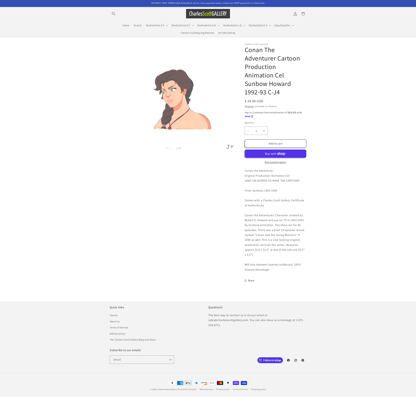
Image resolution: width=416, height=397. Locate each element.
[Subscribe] (170, 360)
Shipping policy (258, 389)
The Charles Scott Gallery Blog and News (133, 339)
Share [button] (251, 280)
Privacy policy (222, 389)
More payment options (275, 162)
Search (113, 315)
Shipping (249, 106)
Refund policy (117, 333)
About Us (115, 321)
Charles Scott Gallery (167, 389)
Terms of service (240, 389)
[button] (113, 14)
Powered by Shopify (187, 389)
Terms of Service (119, 327)
